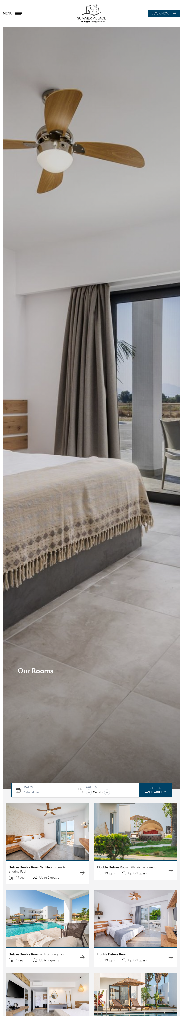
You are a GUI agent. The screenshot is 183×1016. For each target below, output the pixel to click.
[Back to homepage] (91, 13)
